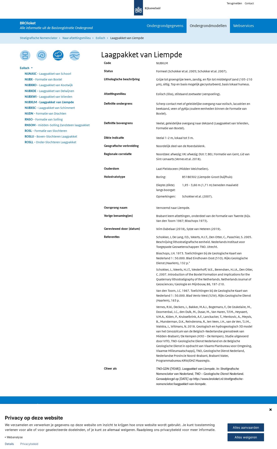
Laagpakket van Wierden (48, 97)
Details (9, 444)
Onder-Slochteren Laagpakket (50, 142)
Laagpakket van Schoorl (48, 74)
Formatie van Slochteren (46, 131)
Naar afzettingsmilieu (76, 38)
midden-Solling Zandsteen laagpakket (57, 125)
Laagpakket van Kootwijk (49, 85)
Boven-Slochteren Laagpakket (51, 136)
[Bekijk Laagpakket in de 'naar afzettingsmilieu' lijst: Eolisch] (58, 55)
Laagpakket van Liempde (49, 102)
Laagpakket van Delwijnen (49, 91)
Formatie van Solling (44, 119)
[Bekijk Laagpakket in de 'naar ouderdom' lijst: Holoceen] (42, 55)
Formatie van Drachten (45, 113)
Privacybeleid (29, 444)
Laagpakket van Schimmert (50, 108)
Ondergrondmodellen (208, 25)
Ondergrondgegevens (165, 25)
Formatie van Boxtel (43, 79)
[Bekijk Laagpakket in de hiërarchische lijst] (25, 55)
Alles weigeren (246, 437)
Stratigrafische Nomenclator (38, 38)
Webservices (243, 25)
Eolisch (100, 38)
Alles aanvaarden (246, 427)
